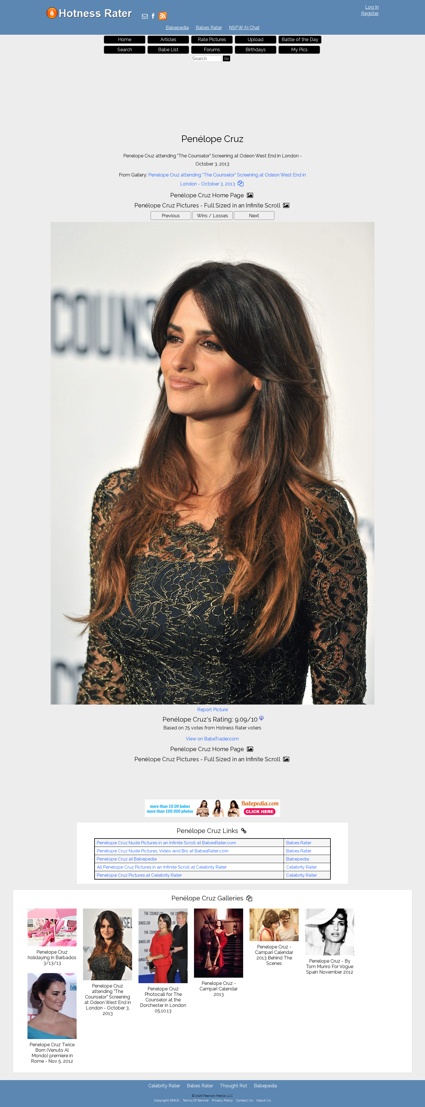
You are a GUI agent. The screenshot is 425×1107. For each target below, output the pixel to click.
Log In (372, 7)
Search (124, 49)
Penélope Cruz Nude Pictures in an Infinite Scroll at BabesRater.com (166, 842)
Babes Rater (209, 27)
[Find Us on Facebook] (153, 16)
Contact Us (244, 1100)
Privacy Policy (222, 1100)
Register (370, 13)
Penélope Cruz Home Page (207, 195)
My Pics (299, 49)
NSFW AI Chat (244, 27)
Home (124, 39)
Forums (212, 49)
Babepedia (177, 27)
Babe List (168, 49)
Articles (168, 39)
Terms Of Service (195, 1100)
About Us (263, 1100)
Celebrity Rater (301, 867)
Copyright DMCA (166, 1100)
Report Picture (212, 709)
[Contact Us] (145, 16)
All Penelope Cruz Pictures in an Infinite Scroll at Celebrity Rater (162, 867)
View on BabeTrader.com (212, 739)
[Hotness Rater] (91, 17)
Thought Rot (233, 1085)
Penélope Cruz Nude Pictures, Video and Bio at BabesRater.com (162, 851)
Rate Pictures (212, 39)
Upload (255, 39)
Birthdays (255, 49)
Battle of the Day (300, 39)
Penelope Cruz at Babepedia (127, 859)
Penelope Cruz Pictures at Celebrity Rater (139, 875)
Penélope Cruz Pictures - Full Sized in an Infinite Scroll (208, 205)
